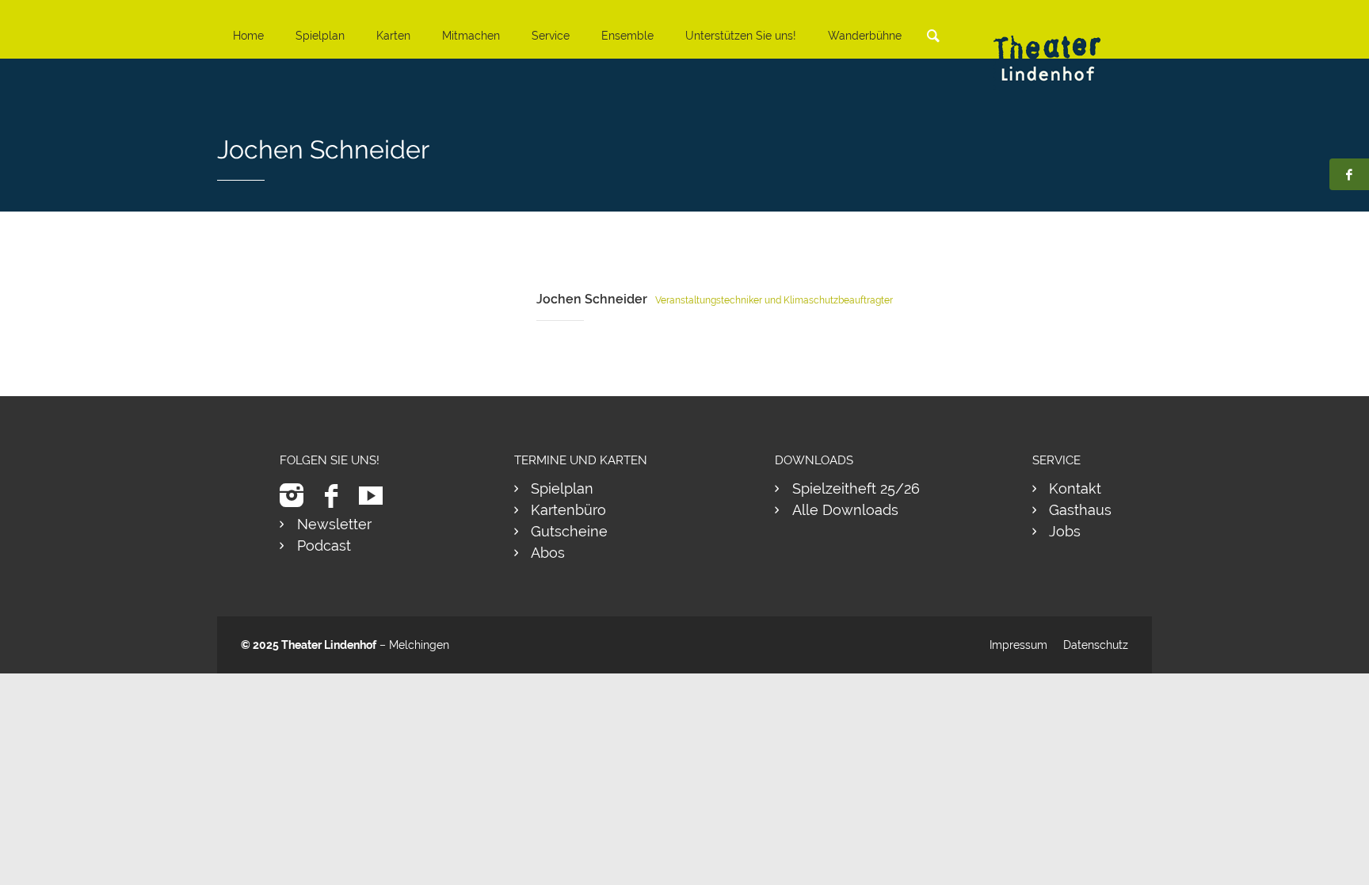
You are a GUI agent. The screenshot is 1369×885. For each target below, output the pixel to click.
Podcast (324, 545)
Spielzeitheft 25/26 (856, 488)
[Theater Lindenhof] (1061, 46)
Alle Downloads (845, 510)
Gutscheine (569, 531)
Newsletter (334, 524)
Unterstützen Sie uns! (740, 35)
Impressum (1018, 645)
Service (551, 35)
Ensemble (627, 35)
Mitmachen (471, 35)
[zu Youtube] (377, 495)
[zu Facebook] (337, 495)
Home (248, 35)
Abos (548, 552)
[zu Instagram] (297, 495)
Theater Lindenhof (328, 645)
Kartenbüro (568, 510)
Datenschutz (1095, 645)
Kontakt (1075, 488)
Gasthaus (1080, 510)
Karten (393, 35)
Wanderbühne (865, 35)
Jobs (1065, 531)
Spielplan (320, 35)
